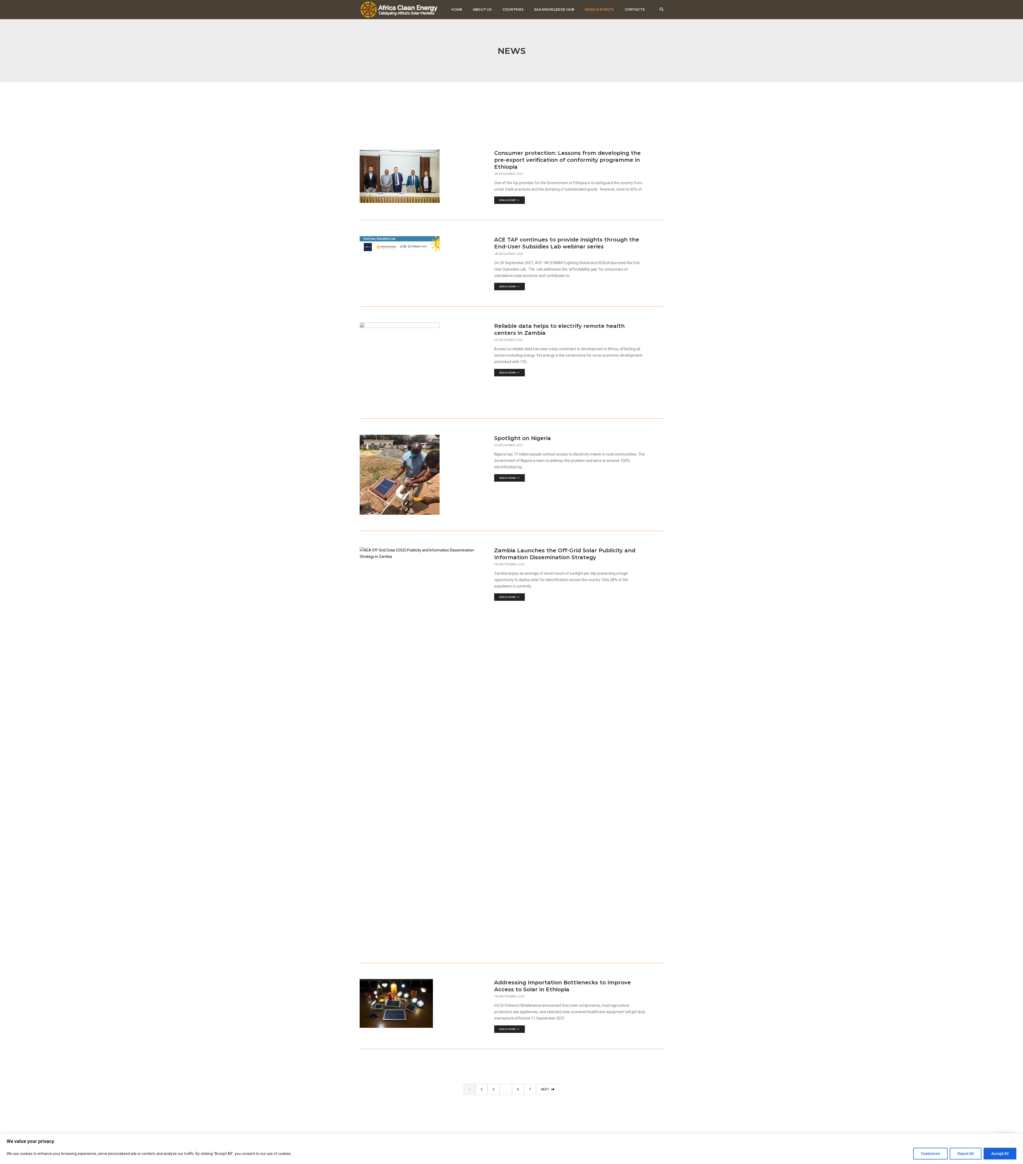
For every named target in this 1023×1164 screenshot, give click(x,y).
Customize (930, 1153)
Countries (513, 9)
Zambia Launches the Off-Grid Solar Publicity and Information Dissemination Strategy (564, 554)
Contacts (635, 9)
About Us (482, 9)
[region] (511, 1148)
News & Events (599, 9)
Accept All (1000, 1153)
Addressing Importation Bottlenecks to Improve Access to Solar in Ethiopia (562, 986)
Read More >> (509, 200)
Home (456, 9)
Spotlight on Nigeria (522, 438)
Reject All (965, 1153)
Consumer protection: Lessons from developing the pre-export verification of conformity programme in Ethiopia (567, 160)
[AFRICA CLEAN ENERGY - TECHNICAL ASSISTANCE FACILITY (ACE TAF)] (399, 9)
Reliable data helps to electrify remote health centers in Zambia (559, 329)
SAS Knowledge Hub (554, 9)
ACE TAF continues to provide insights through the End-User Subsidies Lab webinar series (566, 243)
